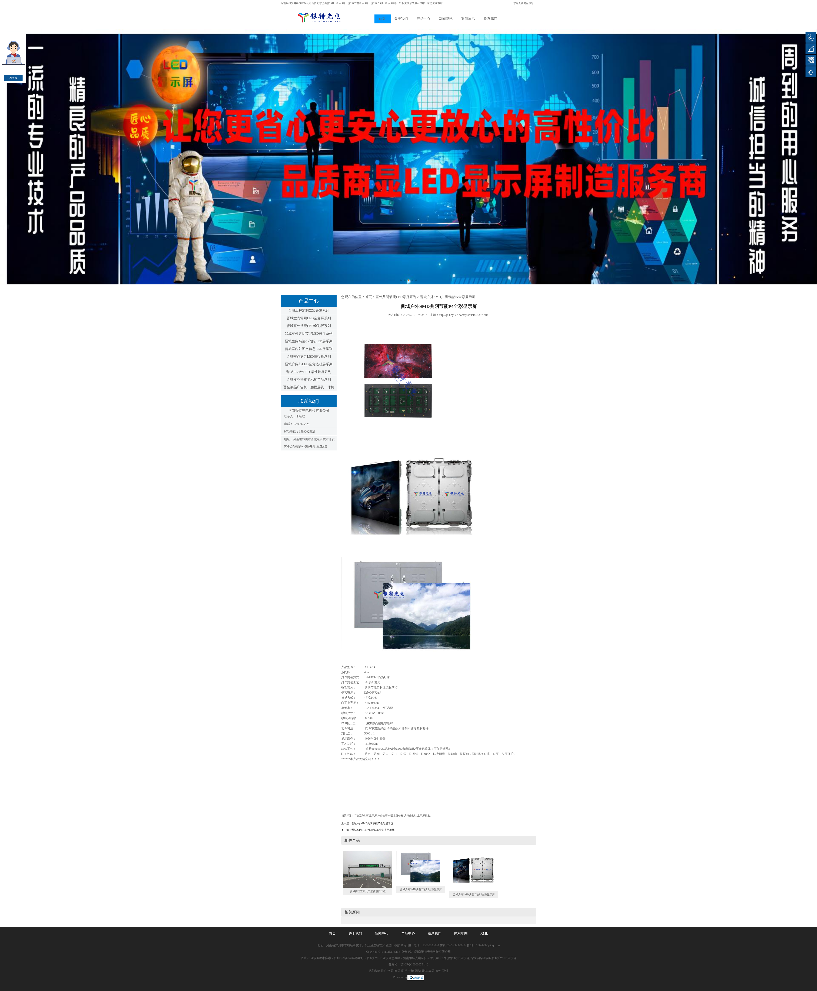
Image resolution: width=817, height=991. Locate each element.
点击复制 (407, 951)
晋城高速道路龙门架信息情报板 (368, 891)
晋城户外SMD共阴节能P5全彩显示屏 (372, 823)
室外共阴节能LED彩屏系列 (396, 297)
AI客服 (13, 77)
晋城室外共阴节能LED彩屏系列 (309, 333)
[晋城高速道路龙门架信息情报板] (367, 869)
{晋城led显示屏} (336, 3)
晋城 (425, 970)
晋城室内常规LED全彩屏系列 (309, 318)
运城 (418, 970)
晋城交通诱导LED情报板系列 (309, 356)
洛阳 (391, 970)
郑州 (445, 970)
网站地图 (461, 933)
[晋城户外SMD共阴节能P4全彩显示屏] (420, 868)
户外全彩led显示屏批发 (417, 815)
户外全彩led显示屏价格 (390, 815)
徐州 (438, 970)
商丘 (404, 970)
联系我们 (490, 18)
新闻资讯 (446, 18)
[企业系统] (415, 977)
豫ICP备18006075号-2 (414, 964)
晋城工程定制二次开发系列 (308, 310)
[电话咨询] (811, 37)
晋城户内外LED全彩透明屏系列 (309, 364)
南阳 (397, 970)
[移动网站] (811, 60)
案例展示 (468, 18)
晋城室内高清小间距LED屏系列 (309, 341)
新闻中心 (382, 933)
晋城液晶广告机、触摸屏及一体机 (308, 387)
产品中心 (423, 18)
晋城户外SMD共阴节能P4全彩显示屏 (447, 297)
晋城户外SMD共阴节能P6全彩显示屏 (474, 894)
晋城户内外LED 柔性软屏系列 (308, 372)
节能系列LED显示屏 (365, 815)
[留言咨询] (811, 48)
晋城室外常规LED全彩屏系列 (309, 326)
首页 (382, 18)
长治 (411, 970)
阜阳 (431, 970)
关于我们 (401, 18)
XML (484, 933)
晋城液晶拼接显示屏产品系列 (309, 379)
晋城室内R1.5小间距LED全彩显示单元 (372, 829)
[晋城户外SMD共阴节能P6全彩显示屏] (473, 870)
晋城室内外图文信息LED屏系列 (309, 349)
